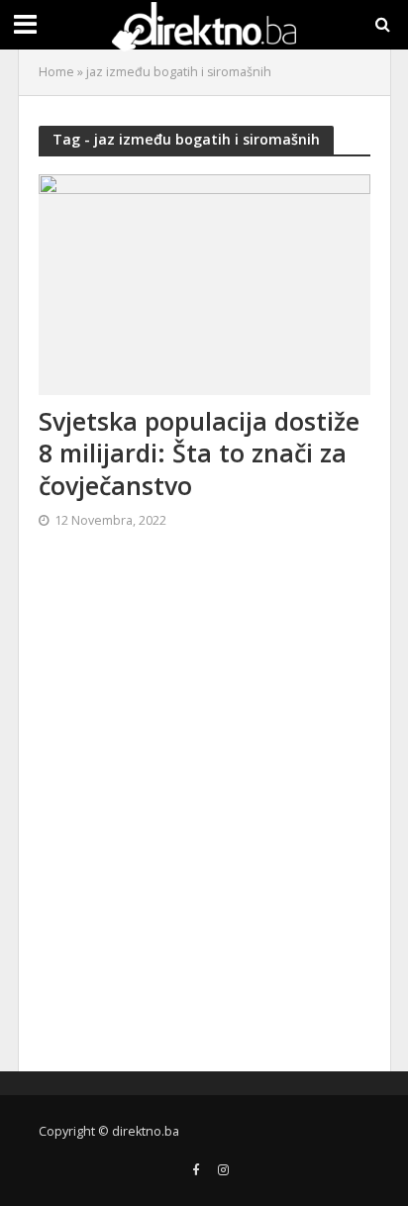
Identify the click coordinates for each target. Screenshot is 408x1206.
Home (56, 71)
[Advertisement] (204, 809)
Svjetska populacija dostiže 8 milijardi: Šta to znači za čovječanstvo (199, 453)
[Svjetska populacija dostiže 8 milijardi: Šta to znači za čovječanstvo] (204, 282)
